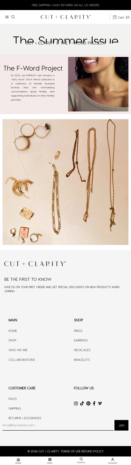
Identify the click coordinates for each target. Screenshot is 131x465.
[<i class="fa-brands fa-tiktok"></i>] (82, 404)
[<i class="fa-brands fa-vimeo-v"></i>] (100, 404)
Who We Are (18, 350)
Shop (12, 340)
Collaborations (22, 359)
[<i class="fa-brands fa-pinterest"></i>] (88, 404)
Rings (78, 330)
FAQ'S (13, 398)
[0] (118, 17)
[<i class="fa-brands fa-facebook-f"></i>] (94, 404)
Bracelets (82, 359)
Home (13, 330)
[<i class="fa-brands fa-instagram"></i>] (76, 404)
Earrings (81, 340)
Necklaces (82, 350)
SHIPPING (15, 408)
